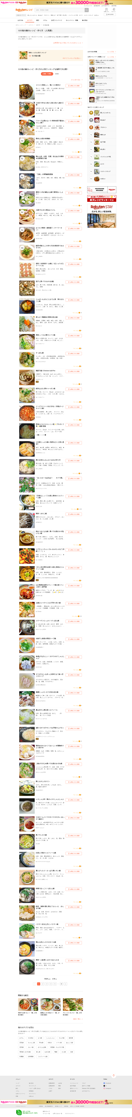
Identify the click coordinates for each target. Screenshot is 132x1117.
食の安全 (84, 20)
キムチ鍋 (61, 1038)
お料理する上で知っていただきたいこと (67, 43)
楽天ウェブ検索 (86, 1086)
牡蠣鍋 (22, 1056)
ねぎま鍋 (47, 1052)
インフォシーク (88, 5)
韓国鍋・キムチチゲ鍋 (57, 1047)
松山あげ (40, 15)
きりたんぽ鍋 (42, 1047)
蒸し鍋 (38, 1052)
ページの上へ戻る (113, 1075)
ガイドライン (32, 1093)
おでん (22, 1038)
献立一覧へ (77, 1019)
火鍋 (71, 1052)
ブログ (84, 1083)
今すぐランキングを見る (71, 58)
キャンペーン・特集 (72, 20)
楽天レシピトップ (21, 25)
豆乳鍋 (22, 1042)
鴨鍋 (56, 1052)
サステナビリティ (70, 1113)
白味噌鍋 (30, 1056)
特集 (17, 1096)
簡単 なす (53, 15)
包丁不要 (59, 15)
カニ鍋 (64, 1052)
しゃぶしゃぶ (50, 1038)
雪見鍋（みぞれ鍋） (26, 1052)
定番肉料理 (52, 1083)
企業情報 (41, 1106)
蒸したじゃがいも (32, 15)
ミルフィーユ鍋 (42, 1056)
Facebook (108, 1083)
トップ (17, 1083)
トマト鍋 (59, 1042)
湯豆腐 (71, 1038)
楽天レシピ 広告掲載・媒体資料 (77, 1106)
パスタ (50, 1088)
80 (61, 984)
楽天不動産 (73, 1086)
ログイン (114, 11)
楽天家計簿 (97, 5)
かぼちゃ (96, 15)
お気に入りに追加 (74, 85)
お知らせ (31, 1096)
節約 (59, 1088)
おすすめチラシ (106, 5)
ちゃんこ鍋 (31, 1042)
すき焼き (30, 1038)
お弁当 (60, 1083)
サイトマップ (32, 1086)
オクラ (81, 15)
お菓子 (50, 1091)
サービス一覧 (46, 1113)
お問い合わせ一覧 (57, 1113)
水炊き (50, 1042)
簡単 (59, 1086)
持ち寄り (65, 15)
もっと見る (110, 51)
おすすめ (20, 20)
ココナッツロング (88, 15)
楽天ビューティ (74, 1088)
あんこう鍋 (69, 1042)
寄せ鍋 (41, 1042)
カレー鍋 (30, 1047)
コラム (45, 20)
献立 (37, 20)
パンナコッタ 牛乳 (73, 15)
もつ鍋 (40, 1038)
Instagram (108, 1088)
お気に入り (106, 11)
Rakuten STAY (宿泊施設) (88, 1088)
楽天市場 (114, 5)
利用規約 (31, 1091)
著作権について (58, 1106)
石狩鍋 (22, 1047)
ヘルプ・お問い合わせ (34, 1088)
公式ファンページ (56, 20)
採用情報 (66, 1106)
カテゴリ (29, 20)
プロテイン (47, 15)
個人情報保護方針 (49, 1106)
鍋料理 (38, 25)
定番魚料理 (52, 1086)
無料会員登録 (110, 14)
